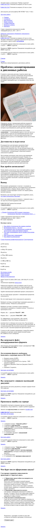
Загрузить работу (5, 14)
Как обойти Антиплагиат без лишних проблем (17, 226)
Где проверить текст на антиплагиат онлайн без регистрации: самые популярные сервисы (17, 229)
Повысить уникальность (8, 33)
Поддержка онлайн (6, 272)
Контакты (7, 26)
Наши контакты (5, 273)
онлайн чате (29, 409)
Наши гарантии (8, 22)
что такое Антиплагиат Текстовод (10, 196)
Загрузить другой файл (7, 370)
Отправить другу (9, 520)
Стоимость (7, 19)
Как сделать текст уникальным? (13, 235)
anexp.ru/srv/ (18, 282)
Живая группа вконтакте (8, 276)
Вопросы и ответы (9, 25)
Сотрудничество (28, 239)
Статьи (3, 61)
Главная (6, 17)
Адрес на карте (5, 275)
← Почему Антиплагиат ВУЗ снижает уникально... (15, 212)
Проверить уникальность (22, 33)
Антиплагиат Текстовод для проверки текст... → (21, 214)
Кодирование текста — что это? (13, 227)
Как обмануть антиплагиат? (12, 236)
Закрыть (3, 336)
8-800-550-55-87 (5, 4)
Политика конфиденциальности (14, 239)
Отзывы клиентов (9, 23)
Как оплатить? (8, 20)
